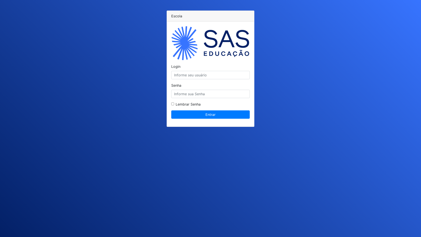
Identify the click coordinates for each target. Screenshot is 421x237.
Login (175, 66)
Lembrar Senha (188, 104)
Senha (176, 85)
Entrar (210, 114)
